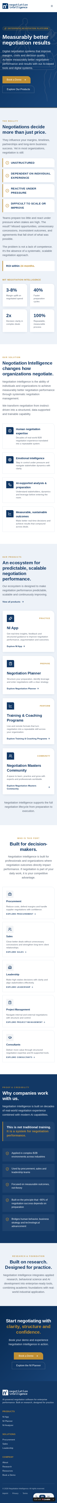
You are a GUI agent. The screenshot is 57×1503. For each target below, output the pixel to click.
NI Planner (7, 1421)
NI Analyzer (7, 1425)
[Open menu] (52, 6)
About (5, 1462)
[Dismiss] (53, 1499)
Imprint (5, 1493)
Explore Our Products (18, 89)
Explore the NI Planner (28, 1365)
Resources (7, 1471)
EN (42, 1497)
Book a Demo (14, 79)
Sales (5, 1444)
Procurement (8, 1439)
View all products (11, 602)
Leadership (7, 1448)
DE (48, 1497)
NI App (5, 1417)
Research (7, 1466)
